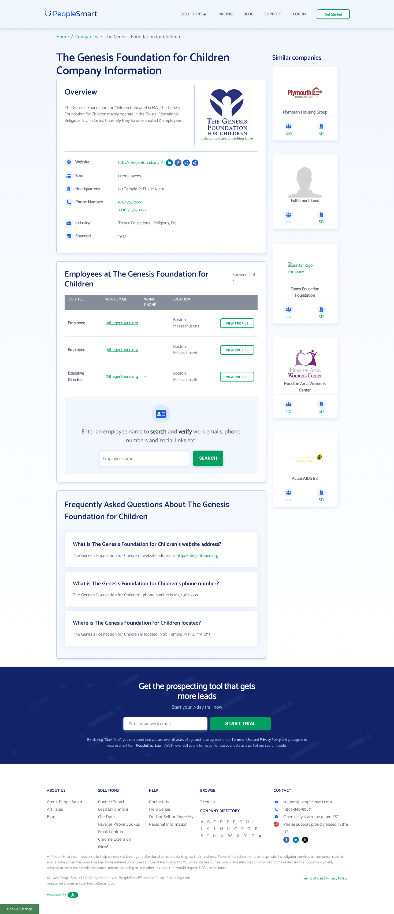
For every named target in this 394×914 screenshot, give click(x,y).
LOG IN (299, 14)
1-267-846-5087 (297, 809)
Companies (86, 37)
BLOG (249, 14)
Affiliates (55, 809)
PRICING (225, 14)
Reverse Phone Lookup (119, 824)
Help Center (159, 809)
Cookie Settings (20, 909)
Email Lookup (110, 832)
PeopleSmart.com (149, 746)
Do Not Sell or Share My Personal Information (171, 820)
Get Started (333, 15)
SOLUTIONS (192, 14)
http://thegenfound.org (138, 163)
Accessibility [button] (56, 895)
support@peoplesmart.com (307, 802)
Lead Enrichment (113, 809)
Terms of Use (242, 740)
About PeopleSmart (64, 802)
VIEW (237, 323)
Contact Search (112, 802)
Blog (51, 817)
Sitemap (207, 802)
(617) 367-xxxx (130, 202)
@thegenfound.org (122, 323)
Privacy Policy (270, 740)
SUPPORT (273, 14)
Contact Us (159, 802)
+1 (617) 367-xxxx (132, 210)
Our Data (106, 817)
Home (62, 37)
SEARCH (208, 458)
